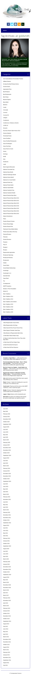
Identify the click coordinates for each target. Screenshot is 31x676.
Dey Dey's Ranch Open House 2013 (11, 130)
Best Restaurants (7, 94)
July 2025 (5, 429)
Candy (4, 107)
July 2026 (5, 408)
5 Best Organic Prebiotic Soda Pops (11, 330)
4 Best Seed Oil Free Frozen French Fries (12, 328)
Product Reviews (7, 239)
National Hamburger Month (9, 174)
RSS (19, 24)
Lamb (4, 164)
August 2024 (6, 458)
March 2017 (6, 595)
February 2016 (6, 598)
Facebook (8, 24)
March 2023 (6, 494)
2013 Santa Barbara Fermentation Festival (13, 78)
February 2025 (6, 442)
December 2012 (7, 639)
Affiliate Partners (7, 81)
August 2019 (6, 577)
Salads (4, 262)
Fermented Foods (7, 135)
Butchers (5, 104)
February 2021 (6, 538)
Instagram (15, 24)
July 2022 (5, 502)
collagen (5, 117)
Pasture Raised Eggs (8, 224)
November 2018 (7, 587)
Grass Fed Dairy (7, 146)
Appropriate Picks (7, 89)
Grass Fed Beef (6, 138)
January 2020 (6, 564)
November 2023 (7, 476)
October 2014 (6, 613)
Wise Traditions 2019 (8, 309)
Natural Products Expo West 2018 (11, 205)
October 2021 (6, 520)
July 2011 (5, 665)
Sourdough (5, 270)
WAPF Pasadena (7, 286)
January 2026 (6, 416)
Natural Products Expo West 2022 (11, 211)
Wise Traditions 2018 (8, 306)
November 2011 (7, 657)
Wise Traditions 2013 (8, 299)
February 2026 (6, 414)
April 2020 (5, 556)
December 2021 (7, 515)
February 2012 (6, 652)
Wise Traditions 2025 (8, 312)
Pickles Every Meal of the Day (10, 231)
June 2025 (5, 432)
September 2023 (7, 481)
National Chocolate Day (8, 169)
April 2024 (5, 463)
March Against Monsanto (9, 167)
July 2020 (5, 551)
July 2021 (5, 528)
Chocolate (5, 110)
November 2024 (7, 450)
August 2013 (6, 623)
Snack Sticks (6, 265)
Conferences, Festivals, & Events (11, 123)
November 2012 (7, 642)
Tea (4, 281)
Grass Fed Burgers (7, 143)
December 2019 (7, 566)
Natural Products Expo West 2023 (11, 213)
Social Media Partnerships (9, 268)
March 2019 (6, 582)
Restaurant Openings (8, 255)
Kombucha (5, 161)
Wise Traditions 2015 (8, 304)
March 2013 (6, 636)
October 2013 (6, 618)
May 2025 (5, 434)
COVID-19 (5, 125)
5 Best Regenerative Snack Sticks (11, 322)
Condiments (6, 120)
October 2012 (6, 644)
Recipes (5, 249)
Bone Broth (5, 102)
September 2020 (7, 546)
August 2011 (6, 662)
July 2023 (5, 484)
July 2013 (5, 626)
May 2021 (5, 533)
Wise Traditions (6, 294)
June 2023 (5, 486)
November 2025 (7, 419)
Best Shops (6, 97)
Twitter (12, 24)
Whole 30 (5, 291)
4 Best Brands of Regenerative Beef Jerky (13, 333)
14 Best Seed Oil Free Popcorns (10, 347)
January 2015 (6, 610)
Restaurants (6, 260)
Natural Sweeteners (7, 216)
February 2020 (6, 561)
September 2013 (7, 621)
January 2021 (6, 541)
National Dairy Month (8, 172)
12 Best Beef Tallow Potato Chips (11, 335)
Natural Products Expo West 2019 (11, 208)
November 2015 (7, 600)
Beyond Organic (7, 99)
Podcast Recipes (7, 234)
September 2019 (7, 574)
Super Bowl (6, 278)
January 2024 (6, 471)
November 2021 (7, 517)
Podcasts (5, 237)
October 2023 (6, 478)
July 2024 (5, 460)
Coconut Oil (6, 115)
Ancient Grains (6, 86)
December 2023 (7, 473)
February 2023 (6, 496)
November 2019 (7, 569)
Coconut (5, 112)
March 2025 (6, 439)
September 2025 (7, 424)
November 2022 (7, 499)
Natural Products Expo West (9, 195)
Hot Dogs (5, 154)
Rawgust (5, 247)
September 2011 (7, 660)
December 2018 (7, 585)
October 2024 (6, 452)
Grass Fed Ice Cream (8, 148)
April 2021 (5, 535)
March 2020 (6, 559)
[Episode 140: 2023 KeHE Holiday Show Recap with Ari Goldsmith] (15, 57)
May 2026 (5, 411)
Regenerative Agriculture (9, 252)
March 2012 (6, 649)
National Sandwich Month (9, 192)
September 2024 (7, 455)
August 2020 (6, 548)
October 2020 (6, 543)
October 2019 (6, 572)
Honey (4, 151)
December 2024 (7, 447)
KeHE (4, 156)
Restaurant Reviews (8, 257)
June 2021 (5, 530)
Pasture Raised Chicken (9, 221)
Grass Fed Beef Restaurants (9, 141)
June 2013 (5, 629)
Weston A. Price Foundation (9, 288)
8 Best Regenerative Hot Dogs (10, 325)
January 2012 (6, 655)
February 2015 (6, 608)
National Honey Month (8, 177)
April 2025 (5, 437)
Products (5, 242)
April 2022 (5, 507)
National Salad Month (8, 187)
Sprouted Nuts (6, 275)
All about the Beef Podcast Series (11, 84)
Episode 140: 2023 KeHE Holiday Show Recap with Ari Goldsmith (14, 60)
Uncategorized (6, 283)
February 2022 (6, 512)
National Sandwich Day (8, 190)
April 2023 (5, 491)
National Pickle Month (8, 185)
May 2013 (5, 631)
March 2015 (6, 605)
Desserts (5, 128)
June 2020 (5, 553)
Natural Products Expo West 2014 (11, 200)
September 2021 (7, 522)
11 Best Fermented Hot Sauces (10, 344)
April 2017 (5, 592)
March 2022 (6, 509)
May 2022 (5, 504)
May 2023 (5, 489)
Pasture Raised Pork (8, 226)
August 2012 (6, 647)
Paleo (4, 218)
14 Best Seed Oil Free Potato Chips (11, 342)
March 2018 (6, 590)
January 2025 (6, 445)
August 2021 (6, 525)
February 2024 (6, 468)
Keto (4, 159)
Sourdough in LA (7, 273)
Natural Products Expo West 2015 (11, 203)
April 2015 (5, 603)
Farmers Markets (7, 133)
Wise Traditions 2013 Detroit (9, 301)
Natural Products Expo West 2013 (11, 198)
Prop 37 (5, 244)
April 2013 (5, 634)
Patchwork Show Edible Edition (10, 229)
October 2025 (6, 421)
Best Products (6, 91)
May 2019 (5, 579)
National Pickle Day (7, 182)
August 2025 (6, 427)
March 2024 (6, 465)
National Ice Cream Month (9, 180)
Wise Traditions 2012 (8, 296)
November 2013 (7, 616)
